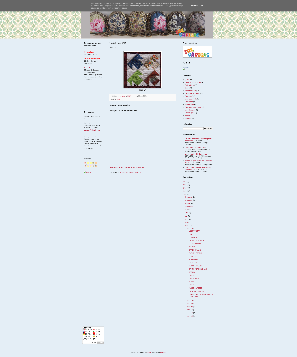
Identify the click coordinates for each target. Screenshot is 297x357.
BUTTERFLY (193, 259)
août (186, 210)
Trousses (188, 96)
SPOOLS (192, 272)
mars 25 (190, 228)
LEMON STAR (194, 278)
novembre (189, 200)
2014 (185, 191)
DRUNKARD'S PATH (196, 240)
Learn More (194, 6)
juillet (187, 213)
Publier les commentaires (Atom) (132, 172)
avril (186, 222)
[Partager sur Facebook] (143, 96)
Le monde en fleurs (192, 93)
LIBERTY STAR (194, 231)
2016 (185, 185)
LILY (190, 234)
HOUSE (191, 282)
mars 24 (190, 300)
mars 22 (190, 306)
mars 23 (190, 303)
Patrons (187, 115)
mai (186, 219)
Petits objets (189, 85)
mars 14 (190, 316)
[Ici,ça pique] (184, 69)
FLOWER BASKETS (196, 244)
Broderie (188, 118)
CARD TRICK (194, 263)
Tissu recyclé (189, 113)
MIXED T (192, 285)
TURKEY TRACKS (195, 253)
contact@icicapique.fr (92, 130)
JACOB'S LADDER (195, 288)
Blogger (163, 352)
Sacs (186, 88)
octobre (188, 203)
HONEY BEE (193, 256)
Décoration (189, 102)
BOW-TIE (192, 247)
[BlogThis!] (139, 96)
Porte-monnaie (190, 90)
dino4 (149, 352)
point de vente (190, 110)
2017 (185, 182)
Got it (204, 6)
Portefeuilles (189, 104)
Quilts (119, 99)
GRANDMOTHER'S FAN (198, 269)
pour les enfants (191, 99)
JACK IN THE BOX (195, 266)
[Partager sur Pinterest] (145, 96)
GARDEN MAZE (195, 250)
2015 (185, 188)
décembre (189, 197)
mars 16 (190, 313)
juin (186, 216)
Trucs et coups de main (193, 107)
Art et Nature (89, 68)
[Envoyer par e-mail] (137, 96)
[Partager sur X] (141, 96)
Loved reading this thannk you (196, 154)
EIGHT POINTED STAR (197, 291)
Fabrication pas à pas (193, 82)
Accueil (127, 167)
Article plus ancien (137, 167)
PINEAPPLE (193, 275)
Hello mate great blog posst (195, 147)
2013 (185, 194)
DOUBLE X (193, 237)
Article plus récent (116, 167)
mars (187, 225)
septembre (189, 206)
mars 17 (190, 310)
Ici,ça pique (186, 67)
